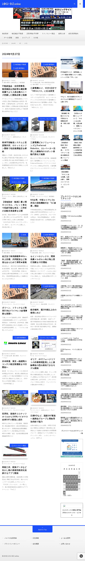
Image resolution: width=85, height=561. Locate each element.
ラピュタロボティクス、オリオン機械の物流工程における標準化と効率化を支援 (71, 306)
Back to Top (42, 530)
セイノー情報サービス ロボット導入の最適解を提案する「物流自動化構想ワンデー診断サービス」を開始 (72, 318)
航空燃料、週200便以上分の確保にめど (43, 311)
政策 (17, 38)
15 (79, 481)
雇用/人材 (61, 33)
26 (72, 489)
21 (77, 485)
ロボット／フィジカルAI (39, 136)
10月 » (69, 495)
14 (77, 481)
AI (33, 355)
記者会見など (15, 82)
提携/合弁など (17, 136)
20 (74, 485)
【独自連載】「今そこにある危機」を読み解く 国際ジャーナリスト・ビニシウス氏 (65, 179)
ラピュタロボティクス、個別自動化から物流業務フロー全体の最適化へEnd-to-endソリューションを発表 (71, 205)
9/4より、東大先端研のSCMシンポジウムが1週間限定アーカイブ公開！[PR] (71, 99)
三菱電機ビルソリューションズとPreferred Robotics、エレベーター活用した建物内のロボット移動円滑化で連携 (42, 148)
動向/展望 (7, 82)
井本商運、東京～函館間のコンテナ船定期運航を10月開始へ (14, 364)
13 (74, 481)
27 (74, 489)
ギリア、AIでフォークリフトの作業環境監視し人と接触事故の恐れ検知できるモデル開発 (42, 363)
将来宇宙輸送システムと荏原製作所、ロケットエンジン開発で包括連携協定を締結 (14, 146)
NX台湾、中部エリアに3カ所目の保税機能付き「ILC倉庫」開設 (43, 203)
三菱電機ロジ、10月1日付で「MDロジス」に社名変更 (43, 89)
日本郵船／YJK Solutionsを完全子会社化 (71, 216)
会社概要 (36, 544)
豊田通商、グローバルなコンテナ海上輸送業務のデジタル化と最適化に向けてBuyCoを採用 (71, 408)
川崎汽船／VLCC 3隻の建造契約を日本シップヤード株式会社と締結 (72, 286)
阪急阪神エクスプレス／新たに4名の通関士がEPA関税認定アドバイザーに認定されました (71, 384)
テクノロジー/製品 (48, 33)
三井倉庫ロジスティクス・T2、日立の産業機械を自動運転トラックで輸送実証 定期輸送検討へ (72, 227)
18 (69, 485)
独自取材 (5, 33)
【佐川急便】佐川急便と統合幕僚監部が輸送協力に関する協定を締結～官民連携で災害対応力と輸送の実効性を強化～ (71, 396)
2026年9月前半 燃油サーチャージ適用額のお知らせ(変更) (72, 329)
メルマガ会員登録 (10, 538)
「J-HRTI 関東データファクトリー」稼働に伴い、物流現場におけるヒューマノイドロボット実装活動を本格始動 (71, 372)
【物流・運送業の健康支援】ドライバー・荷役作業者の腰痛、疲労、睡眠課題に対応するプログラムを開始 (71, 263)
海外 (33, 196)
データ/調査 (8, 38)
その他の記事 (36, 82)
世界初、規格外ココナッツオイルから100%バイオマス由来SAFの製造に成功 (15, 416)
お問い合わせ (65, 544)
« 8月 (64, 495)
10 (67, 481)
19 (72, 485)
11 (69, 481)
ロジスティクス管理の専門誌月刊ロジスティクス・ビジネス (71, 512)
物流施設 (22, 82)
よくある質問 (65, 538)
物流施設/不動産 (17, 33)
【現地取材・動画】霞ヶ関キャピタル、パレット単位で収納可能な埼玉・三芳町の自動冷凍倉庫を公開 (14, 206)
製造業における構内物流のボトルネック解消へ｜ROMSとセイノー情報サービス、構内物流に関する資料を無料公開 (71, 420)
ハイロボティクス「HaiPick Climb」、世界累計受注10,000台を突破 (71, 339)
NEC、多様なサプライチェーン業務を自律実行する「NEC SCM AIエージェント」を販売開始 (71, 238)
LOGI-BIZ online (13, 556)
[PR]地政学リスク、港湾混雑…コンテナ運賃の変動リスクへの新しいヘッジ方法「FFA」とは (71, 74)
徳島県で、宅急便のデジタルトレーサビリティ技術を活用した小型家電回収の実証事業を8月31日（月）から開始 (71, 250)
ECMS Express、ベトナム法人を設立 (71, 350)
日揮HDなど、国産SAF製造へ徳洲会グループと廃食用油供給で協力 (43, 418)
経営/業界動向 (73, 33)
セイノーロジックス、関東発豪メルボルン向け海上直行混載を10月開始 (42, 259)
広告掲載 (36, 538)
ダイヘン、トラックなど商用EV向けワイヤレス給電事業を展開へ (14, 310)
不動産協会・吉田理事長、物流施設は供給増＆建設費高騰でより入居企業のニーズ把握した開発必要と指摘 (14, 90)
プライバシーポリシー (12, 544)
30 (64, 493)
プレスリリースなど (45, 84)
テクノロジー (8, 136)
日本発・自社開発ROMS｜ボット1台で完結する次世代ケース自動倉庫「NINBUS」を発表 (71, 360)
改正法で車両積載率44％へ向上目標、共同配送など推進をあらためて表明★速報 (14, 259)
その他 (35, 38)
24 (67, 489)
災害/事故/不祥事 (33, 33)
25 (69, 489)
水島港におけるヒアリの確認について (71, 296)
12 (72, 481)
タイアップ (26, 38)
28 (77, 489)
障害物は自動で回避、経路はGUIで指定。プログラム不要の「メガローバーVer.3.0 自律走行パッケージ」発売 (71, 275)
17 (67, 485)
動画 (14, 196)
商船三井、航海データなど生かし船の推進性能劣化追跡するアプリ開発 (14, 470)
